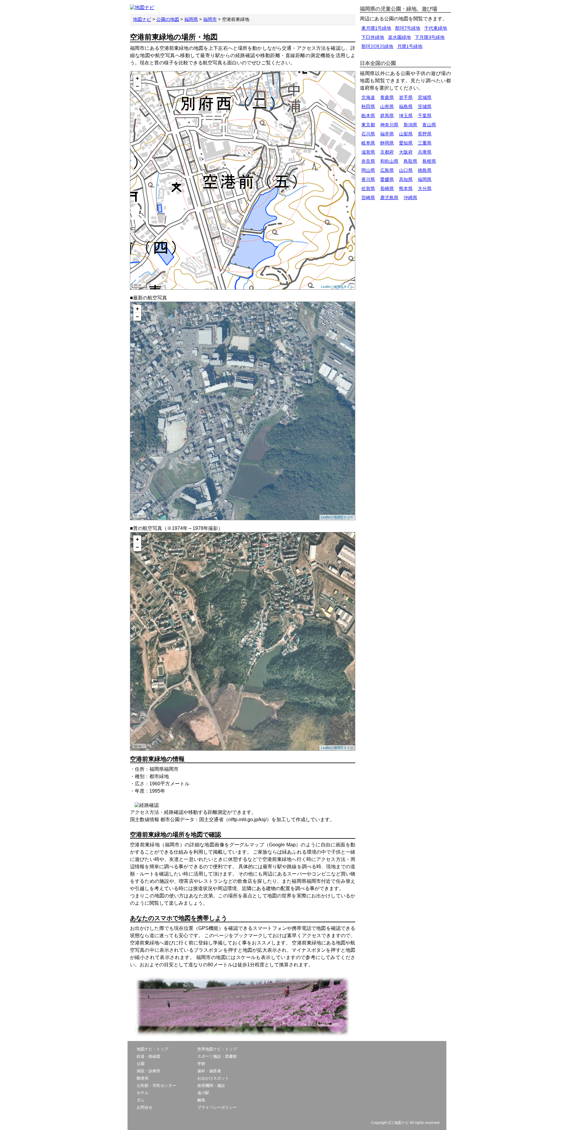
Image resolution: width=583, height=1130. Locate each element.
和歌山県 (389, 161)
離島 (201, 1100)
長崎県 (387, 188)
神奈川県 (389, 124)
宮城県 (424, 97)
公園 (141, 1063)
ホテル (142, 1093)
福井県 (387, 133)
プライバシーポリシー (217, 1107)
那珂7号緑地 (407, 28)
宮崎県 (368, 197)
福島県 (406, 106)
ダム (141, 1100)
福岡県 (191, 19)
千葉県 (424, 115)
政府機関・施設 (211, 1085)
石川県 (368, 133)
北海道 (368, 97)
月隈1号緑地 (409, 46)
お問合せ (144, 1107)
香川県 (368, 179)
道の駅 (203, 1093)
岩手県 (406, 97)
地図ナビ (142, 19)
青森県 (387, 97)
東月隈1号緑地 (376, 28)
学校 (201, 1063)
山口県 (406, 170)
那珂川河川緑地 (377, 46)
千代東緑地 (435, 28)
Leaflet (326, 286)
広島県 (387, 170)
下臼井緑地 (372, 37)
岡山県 (368, 170)
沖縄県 (410, 197)
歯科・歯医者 (209, 1071)
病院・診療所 (148, 1071)
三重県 (424, 142)
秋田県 (368, 106)
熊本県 (406, 188)
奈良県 (368, 161)
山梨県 (406, 133)
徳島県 (424, 170)
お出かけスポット (213, 1078)
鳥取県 (410, 161)
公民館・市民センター (156, 1085)
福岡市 (210, 19)
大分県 (424, 188)
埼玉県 (406, 115)
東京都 (368, 124)
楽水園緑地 (399, 37)
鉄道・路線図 (148, 1056)
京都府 (387, 152)
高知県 (406, 179)
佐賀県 (368, 188)
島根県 (429, 161)
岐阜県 (368, 142)
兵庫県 (424, 152)
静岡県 (387, 142)
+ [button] (137, 78)
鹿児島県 (389, 197)
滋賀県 (368, 152)
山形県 (387, 106)
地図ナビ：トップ (152, 1049)
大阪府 (406, 152)
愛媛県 (387, 179)
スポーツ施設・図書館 (217, 1056)
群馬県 (387, 115)
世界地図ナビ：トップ (217, 1049)
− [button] (137, 86)
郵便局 (142, 1078)
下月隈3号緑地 (430, 37)
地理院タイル (343, 286)
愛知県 (406, 142)
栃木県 (368, 115)
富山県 (429, 124)
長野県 (424, 133)
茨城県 (424, 106)
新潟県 (410, 124)
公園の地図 (167, 19)
